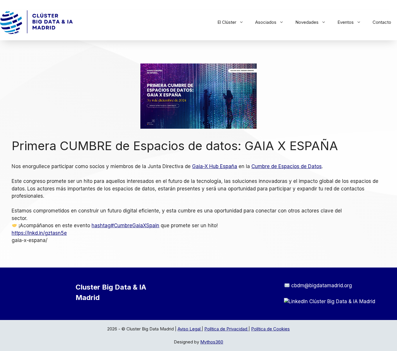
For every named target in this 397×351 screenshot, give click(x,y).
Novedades (307, 22)
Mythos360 (211, 342)
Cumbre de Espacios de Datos (286, 166)
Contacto (382, 22)
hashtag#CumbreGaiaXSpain (125, 225)
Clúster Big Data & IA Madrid (342, 301)
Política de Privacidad (226, 329)
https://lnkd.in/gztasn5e (39, 233)
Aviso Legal (190, 329)
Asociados (265, 22)
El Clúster (226, 22)
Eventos (345, 22)
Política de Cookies (270, 329)
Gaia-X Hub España (214, 166)
